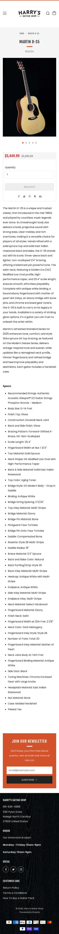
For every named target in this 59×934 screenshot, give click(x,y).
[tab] (23, 142)
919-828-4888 (11, 806)
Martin (29, 51)
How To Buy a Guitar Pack (18, 898)
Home (22, 33)
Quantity (10, 167)
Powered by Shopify (29, 912)
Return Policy (11, 888)
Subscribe (28, 780)
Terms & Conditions (15, 893)
